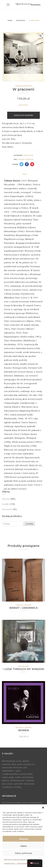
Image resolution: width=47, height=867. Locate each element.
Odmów (23, 846)
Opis (24, 174)
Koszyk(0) (35, 5)
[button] (43, 807)
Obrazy (5, 498)
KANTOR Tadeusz (25, 159)
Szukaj (29, 523)
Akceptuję (23, 838)
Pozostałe (20, 20)
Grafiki (5, 504)
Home (10, 20)
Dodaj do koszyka (23, 115)
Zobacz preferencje (23, 853)
